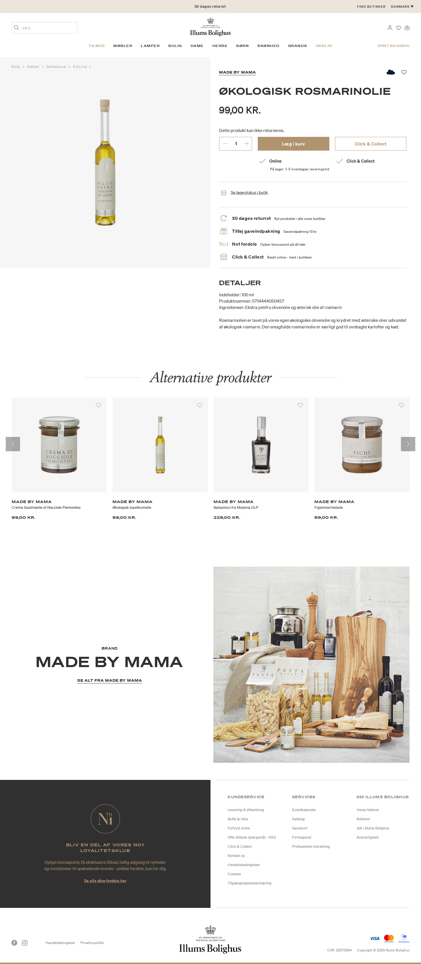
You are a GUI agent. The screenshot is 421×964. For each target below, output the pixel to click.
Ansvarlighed (368, 837)
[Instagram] (24, 943)
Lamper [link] (150, 46)
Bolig (16, 66)
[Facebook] (14, 943)
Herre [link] (220, 46)
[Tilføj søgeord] (16, 28)
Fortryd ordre (239, 828)
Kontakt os (236, 855)
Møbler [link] (122, 46)
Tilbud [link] (96, 46)
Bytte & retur (238, 819)
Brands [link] (297, 46)
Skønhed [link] (268, 46)
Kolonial (80, 66)
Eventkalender (304, 809)
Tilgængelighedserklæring (250, 883)
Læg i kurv (293, 144)
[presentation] (13, 444)
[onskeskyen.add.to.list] (391, 72)
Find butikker (371, 6)
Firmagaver (302, 837)
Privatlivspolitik (92, 942)
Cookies (234, 874)
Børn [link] (242, 46)
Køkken (33, 66)
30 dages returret (210, 6)
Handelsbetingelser (244, 864)
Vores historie (368, 809)
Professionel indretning (311, 846)
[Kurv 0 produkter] (407, 27)
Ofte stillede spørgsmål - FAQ (252, 837)
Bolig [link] (175, 46)
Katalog (298, 819)
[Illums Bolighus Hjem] (210, 26)
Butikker (363, 819)
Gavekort (299, 828)
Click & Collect (371, 144)
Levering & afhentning (246, 809)
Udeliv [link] (324, 46)
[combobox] (44, 27)
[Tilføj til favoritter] (98, 405)
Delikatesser (56, 66)
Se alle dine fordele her (105, 880)
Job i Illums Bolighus (373, 828)
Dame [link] (197, 46)
